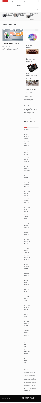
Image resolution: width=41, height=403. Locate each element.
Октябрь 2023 (26, 189)
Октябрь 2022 (26, 205)
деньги (34, 375)
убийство (34, 388)
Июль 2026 (26, 131)
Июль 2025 (26, 152)
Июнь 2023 (26, 193)
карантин (34, 379)
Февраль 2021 (26, 234)
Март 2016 (26, 314)
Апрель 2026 (26, 136)
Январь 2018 (26, 284)
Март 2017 (26, 298)
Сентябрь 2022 (27, 207)
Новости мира (26, 349)
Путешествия (26, 358)
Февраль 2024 (26, 182)
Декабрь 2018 (26, 271)
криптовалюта (26, 382)
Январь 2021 (26, 236)
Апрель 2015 (26, 330)
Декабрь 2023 (26, 186)
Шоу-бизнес (31, 399)
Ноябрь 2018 (26, 273)
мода (31, 383)
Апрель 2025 (26, 157)
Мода (25, 346)
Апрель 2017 (26, 296)
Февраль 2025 (26, 161)
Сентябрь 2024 (27, 170)
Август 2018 (26, 277)
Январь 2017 (26, 302)
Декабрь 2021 (26, 223)
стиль (36, 386)
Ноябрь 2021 (26, 225)
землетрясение (33, 378)
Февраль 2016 (26, 316)
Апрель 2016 (26, 312)
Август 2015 (26, 325)
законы (25, 378)
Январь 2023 (26, 200)
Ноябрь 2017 (26, 287)
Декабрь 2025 (26, 143)
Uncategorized (26, 340)
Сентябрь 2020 (27, 241)
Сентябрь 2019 (27, 257)
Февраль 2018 (26, 282)
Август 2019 (26, 259)
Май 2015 (26, 328)
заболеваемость (32, 376)
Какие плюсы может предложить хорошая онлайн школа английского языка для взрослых (30, 114)
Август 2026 (26, 129)
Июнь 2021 (26, 230)
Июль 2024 (26, 173)
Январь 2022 (26, 221)
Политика (26, 355)
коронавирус (31, 380)
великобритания (27, 373)
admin (9, 46)
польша (29, 385)
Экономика (4, 42)
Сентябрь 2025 (27, 148)
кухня (30, 382)
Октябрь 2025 (26, 147)
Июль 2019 (26, 261)
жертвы (28, 376)
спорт (34, 386)
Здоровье (26, 342)
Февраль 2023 (26, 198)
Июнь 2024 (26, 175)
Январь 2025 (26, 163)
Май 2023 (26, 195)
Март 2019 (26, 268)
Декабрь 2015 (26, 319)
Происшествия (27, 356)
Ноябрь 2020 (26, 239)
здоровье (29, 378)
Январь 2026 (26, 141)
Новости (22, 397)
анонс (34, 372)
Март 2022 (26, 218)
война (29, 375)
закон (36, 376)
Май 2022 (26, 214)
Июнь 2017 (26, 293)
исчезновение (30, 379)
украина (27, 390)
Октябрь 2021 (26, 227)
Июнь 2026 (26, 132)
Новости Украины (27, 351)
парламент (26, 385)
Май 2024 (26, 177)
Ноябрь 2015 (26, 321)
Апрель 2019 (26, 266)
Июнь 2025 (26, 154)
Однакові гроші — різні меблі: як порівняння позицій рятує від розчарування (29, 100)
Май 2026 (26, 134)
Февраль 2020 (26, 252)
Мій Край (20, 6)
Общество (26, 353)
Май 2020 (26, 246)
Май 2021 (26, 232)
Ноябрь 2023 (26, 188)
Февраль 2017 (26, 300)
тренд (28, 388)
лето (32, 382)
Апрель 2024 (26, 179)
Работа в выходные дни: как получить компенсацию (22, 14)
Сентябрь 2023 (27, 191)
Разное (27, 41)
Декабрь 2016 (26, 303)
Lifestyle (25, 339)
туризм (31, 388)
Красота (25, 344)
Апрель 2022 (26, 216)
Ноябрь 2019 (26, 255)
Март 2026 (26, 138)
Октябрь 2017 (26, 289)
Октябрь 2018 (26, 275)
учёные (31, 390)
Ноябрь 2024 (26, 166)
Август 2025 (26, 150)
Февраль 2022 (26, 220)
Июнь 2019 (26, 262)
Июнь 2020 (26, 245)
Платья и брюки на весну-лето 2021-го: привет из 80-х (19, 1)
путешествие (33, 385)
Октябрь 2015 (26, 323)
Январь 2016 (26, 318)
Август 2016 (26, 307)
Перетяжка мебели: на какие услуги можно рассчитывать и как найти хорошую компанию (32, 58)
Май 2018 (26, 280)
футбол (34, 390)
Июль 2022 (26, 211)
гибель (32, 375)
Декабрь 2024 (26, 164)
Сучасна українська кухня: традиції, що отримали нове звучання (31, 89)
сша (25, 388)
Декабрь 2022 (26, 202)
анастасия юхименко (29, 372)
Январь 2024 (26, 184)
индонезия (26, 379)
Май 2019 (26, 264)
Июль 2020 (26, 243)
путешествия (26, 386)
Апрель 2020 (26, 248)
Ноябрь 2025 (26, 145)
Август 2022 (26, 209)
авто (25, 372)
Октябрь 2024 (26, 168)
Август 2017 (26, 291)
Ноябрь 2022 (26, 204)
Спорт (25, 362)
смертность (31, 386)
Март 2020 (26, 250)
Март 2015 (26, 332)
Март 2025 (26, 159)
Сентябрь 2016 (27, 305)
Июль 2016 (26, 309)
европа (25, 376)
